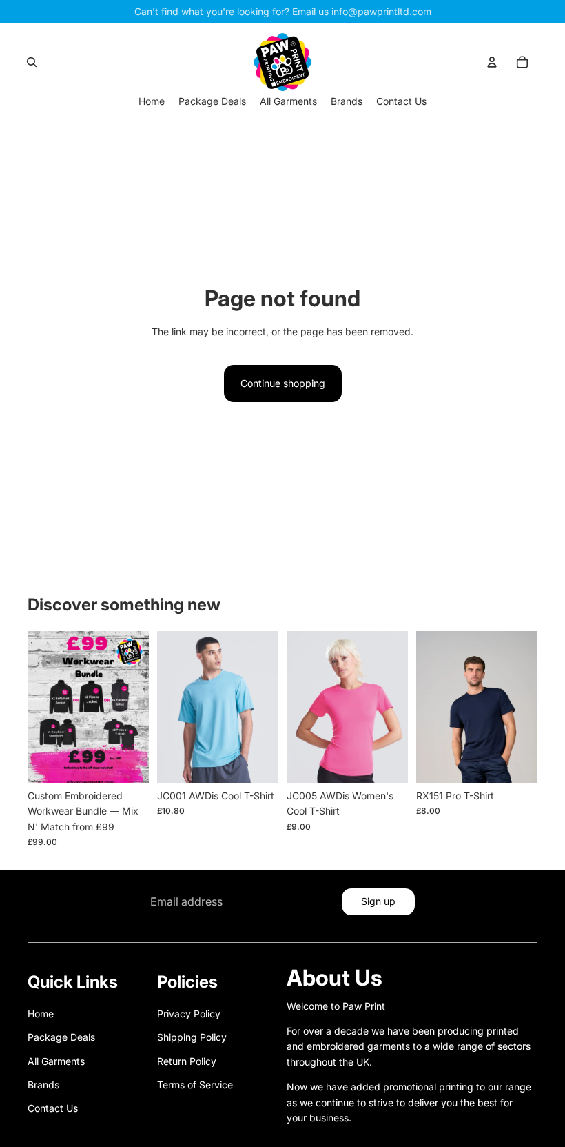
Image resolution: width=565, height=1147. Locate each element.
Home (41, 1013)
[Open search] (32, 62)
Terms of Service (195, 1084)
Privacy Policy (188, 1013)
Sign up (378, 901)
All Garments (56, 1061)
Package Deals (61, 1037)
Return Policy (186, 1061)
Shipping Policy (192, 1037)
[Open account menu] (492, 62)
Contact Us (53, 1108)
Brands (43, 1084)
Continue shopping (282, 383)
